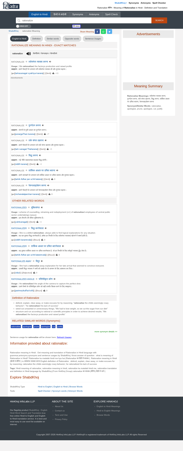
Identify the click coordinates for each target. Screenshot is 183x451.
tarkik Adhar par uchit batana (28, 179)
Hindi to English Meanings (108, 411)
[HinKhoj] (11, 5)
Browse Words (75, 386)
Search (159, 20)
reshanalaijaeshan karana (27, 194)
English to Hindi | (61, 386)
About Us (59, 406)
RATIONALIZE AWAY (21, 261)
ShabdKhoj (120, 3)
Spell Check (111, 14)
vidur (17, 272)
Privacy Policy (61, 419)
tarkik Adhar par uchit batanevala (30, 255)
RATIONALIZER (19, 228)
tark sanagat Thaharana (26, 149)
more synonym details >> (106, 331)
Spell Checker (159, 3)
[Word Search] (18, 20)
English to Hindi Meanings (108, 406)
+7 (47, 134)
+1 (40, 164)
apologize (45, 326)
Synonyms (134, 3)
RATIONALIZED (19, 207)
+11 (56, 73)
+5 (50, 149)
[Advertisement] (63, 101)
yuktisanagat (21, 222)
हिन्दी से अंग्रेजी (60, 14)
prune (36, 326)
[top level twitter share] (109, 31)
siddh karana (21, 164)
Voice (77, 26)
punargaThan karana (24, 134)
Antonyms (146, 3)
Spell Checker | (45, 391)
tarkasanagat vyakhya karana (29, 73)
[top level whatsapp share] (103, 31)
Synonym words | (60, 391)
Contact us (60, 411)
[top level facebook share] (97, 31)
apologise (27, 326)
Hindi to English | (46, 386)
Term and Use (61, 415)
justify (59, 326)
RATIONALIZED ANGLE (22, 279)
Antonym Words (75, 391)
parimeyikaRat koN (24, 290)
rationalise (15, 326)
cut (53, 326)
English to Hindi (39, 14)
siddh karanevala (23, 240)
